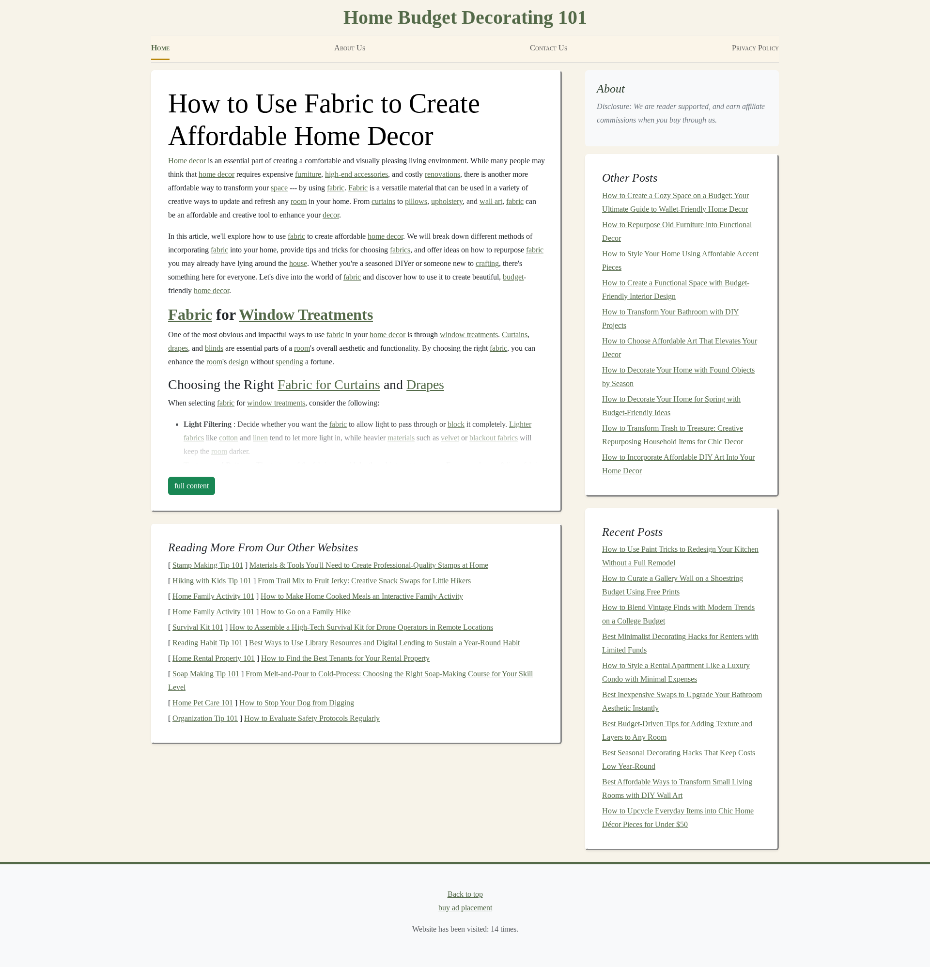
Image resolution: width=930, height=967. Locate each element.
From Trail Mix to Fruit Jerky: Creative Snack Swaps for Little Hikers (364, 581)
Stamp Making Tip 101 (207, 565)
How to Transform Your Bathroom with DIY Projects (670, 318)
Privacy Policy (755, 48)
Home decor (187, 160)
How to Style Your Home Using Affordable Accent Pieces (680, 260)
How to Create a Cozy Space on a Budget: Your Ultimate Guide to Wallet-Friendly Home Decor (675, 202)
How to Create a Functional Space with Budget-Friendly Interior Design (675, 289)
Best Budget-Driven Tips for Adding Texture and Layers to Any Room (677, 730)
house (298, 263)
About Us (349, 48)
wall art (491, 201)
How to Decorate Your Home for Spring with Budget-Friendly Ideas (671, 406)
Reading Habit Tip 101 (207, 643)
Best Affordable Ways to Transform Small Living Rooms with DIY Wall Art (677, 788)
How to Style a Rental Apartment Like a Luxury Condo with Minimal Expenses (676, 672)
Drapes (425, 384)
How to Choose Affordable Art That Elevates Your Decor (679, 348)
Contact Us (548, 48)
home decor (216, 174)
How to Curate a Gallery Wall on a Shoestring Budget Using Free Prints (672, 585)
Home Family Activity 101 (213, 596)
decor (331, 215)
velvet (450, 438)
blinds (214, 348)
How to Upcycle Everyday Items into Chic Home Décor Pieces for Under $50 (678, 817)
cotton (228, 438)
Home (160, 48)
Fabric (358, 188)
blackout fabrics (493, 438)
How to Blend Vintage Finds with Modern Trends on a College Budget (678, 614)
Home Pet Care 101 (202, 703)
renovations (442, 174)
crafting (487, 263)
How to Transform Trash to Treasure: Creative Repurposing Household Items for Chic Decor (672, 435)
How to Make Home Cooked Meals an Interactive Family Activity (362, 596)
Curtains (514, 334)
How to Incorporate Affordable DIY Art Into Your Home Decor (678, 464)
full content (191, 486)
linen (260, 438)
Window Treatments (306, 314)
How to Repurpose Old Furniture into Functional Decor (677, 231)
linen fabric (524, 465)
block (456, 424)
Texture (196, 465)
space (279, 188)
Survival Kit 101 (197, 627)
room (299, 201)
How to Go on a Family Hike (306, 612)
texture (280, 465)
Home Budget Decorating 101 (465, 17)
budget (513, 277)
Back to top (465, 894)
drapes (178, 348)
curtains (383, 201)
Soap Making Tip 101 (205, 674)
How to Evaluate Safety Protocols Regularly (312, 718)
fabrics (400, 250)
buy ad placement (465, 908)
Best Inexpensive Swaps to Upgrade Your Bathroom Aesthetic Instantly (682, 701)
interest (400, 465)
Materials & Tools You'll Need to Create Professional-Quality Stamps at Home (368, 565)
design (238, 362)
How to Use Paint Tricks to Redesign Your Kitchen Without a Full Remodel (680, 556)
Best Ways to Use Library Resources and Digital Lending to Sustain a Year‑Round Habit (384, 643)
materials (401, 438)
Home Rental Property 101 (213, 658)
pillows (416, 201)
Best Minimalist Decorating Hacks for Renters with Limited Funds (680, 643)
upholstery (447, 201)
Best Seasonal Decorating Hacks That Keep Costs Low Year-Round (678, 759)
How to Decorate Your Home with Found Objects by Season (678, 377)
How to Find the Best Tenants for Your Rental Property (345, 658)
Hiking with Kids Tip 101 (211, 581)
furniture (308, 174)
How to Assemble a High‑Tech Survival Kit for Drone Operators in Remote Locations (361, 627)
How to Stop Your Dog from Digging (296, 703)
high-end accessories (356, 174)
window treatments (469, 334)
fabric (335, 188)
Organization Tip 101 (205, 718)
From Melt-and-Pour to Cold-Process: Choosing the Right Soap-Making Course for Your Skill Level (350, 680)
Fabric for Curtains (329, 384)
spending (289, 362)
